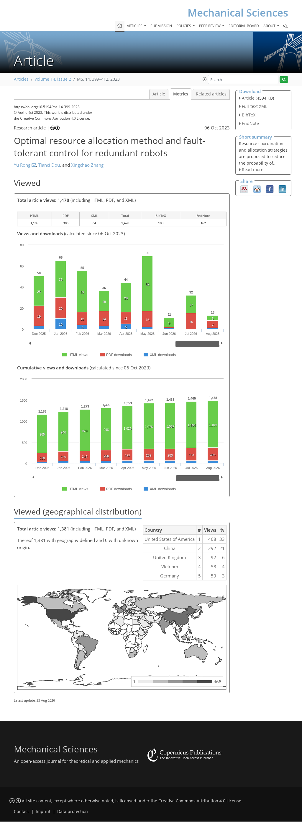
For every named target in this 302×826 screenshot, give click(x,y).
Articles (21, 79)
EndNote (250, 123)
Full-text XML (254, 106)
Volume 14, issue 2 (53, 79)
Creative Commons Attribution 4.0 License (199, 801)
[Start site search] (284, 79)
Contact (21, 811)
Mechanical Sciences (238, 13)
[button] (205, 79)
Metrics (180, 94)
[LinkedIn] (282, 189)
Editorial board (244, 25)
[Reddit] (257, 189)
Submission (161, 25)
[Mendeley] (244, 189)
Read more (252, 169)
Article (158, 94)
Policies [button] (184, 25)
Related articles (211, 94)
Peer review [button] (210, 25)
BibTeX (248, 115)
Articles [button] (135, 25)
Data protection (72, 811)
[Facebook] (270, 189)
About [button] (269, 25)
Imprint (43, 811)
